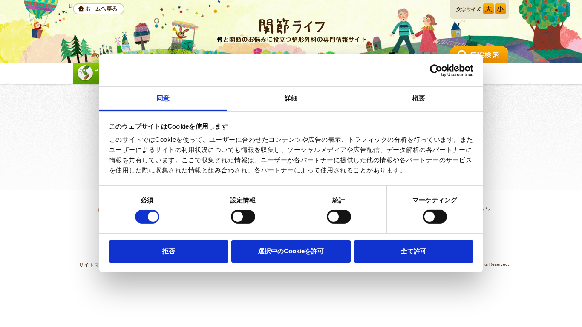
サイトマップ (94, 265)
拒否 (168, 251)
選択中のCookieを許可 (291, 251)
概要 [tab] (418, 98)
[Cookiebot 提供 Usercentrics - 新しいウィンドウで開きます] (436, 70)
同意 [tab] (163, 98)
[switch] (243, 217)
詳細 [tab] (291, 98)
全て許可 (413, 251)
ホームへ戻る (98, 8)
